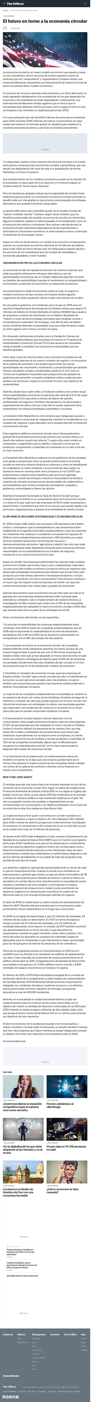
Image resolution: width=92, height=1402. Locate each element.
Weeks (83, 1342)
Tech (33, 1365)
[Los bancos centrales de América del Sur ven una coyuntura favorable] (23, 1172)
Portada (5, 10)
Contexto (55, 1334)
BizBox (19, 1338)
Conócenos (22, 1391)
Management (39, 1334)
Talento (34, 1361)
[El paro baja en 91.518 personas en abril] (67, 1129)
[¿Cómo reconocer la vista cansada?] (67, 1172)
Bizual (34, 1342)
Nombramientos (22, 1342)
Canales (83, 1346)
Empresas (8, 1334)
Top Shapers (36, 1338)
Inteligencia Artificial (38, 1357)
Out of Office (70, 1334)
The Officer (9, 1386)
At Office (84, 1338)
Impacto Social (37, 1350)
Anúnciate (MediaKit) (10, 1391)
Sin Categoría (9, 16)
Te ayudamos (42, 1391)
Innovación (35, 1354)
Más (83, 1334)
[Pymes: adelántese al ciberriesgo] (67, 1086)
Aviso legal (51, 1391)
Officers (21, 1334)
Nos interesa (32, 1391)
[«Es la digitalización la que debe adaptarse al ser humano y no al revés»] (23, 1129)
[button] (4, 3)
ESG (33, 1346)
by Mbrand (76, 1391)
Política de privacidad (64, 1391)
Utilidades (84, 1350)
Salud (34, 1369)
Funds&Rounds (11, 1376)
